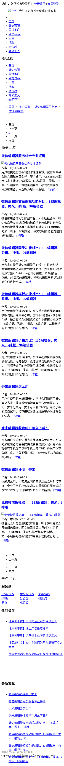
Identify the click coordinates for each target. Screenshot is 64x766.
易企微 (24, 598)
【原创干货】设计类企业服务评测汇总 (33, 621)
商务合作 (6, 752)
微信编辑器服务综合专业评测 (23, 156)
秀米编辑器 (16, 111)
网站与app (15, 34)
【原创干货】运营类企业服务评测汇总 (33, 635)
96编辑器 (44, 594)
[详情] (51, 189)
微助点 (42, 598)
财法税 (13, 46)
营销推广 (14, 29)
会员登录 (53, 3)
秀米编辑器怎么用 (14, 386)
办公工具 (14, 51)
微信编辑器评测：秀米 (18, 469)
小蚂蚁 (24, 602)
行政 (11, 42)
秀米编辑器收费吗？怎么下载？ (25, 428)
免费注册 (40, 3)
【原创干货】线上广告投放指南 (28, 628)
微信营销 (14, 25)
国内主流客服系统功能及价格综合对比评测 (36, 654)
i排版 (4, 598)
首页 (11, 21)
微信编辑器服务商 (45, 106)
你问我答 (14, 99)
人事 (11, 38)
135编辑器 (7, 594)
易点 (4, 602)
